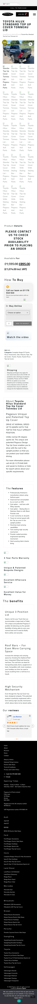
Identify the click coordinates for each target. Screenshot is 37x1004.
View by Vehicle (11, 34)
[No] (32, 996)
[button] (30, 44)
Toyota (18, 34)
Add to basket (22, 323)
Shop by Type (24, 355)
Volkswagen (9, 967)
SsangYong (9, 936)
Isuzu (6, 853)
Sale (18, 355)
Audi (6, 817)
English (7, 4)
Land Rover (9, 868)
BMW (6, 827)
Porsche (8, 928)
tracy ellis (16, 717)
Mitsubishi (9, 900)
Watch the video (18, 337)
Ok (19, 1001)
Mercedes (8, 886)
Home (4, 34)
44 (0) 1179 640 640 (18, 463)
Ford (6, 835)
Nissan (7, 911)
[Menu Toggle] (34, 14)
